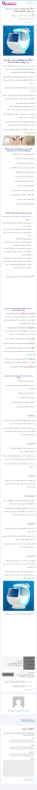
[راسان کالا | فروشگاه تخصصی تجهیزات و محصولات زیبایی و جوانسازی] (9, 3)
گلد (29, 109)
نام (33, 738)
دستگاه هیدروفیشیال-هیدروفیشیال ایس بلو (15, 681)
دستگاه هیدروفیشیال (25, 65)
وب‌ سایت (31, 752)
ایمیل (32, 745)
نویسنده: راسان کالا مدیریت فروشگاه (21, 15)
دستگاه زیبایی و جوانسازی (19, 686)
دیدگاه (32, 759)
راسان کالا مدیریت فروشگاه (18, 711)
